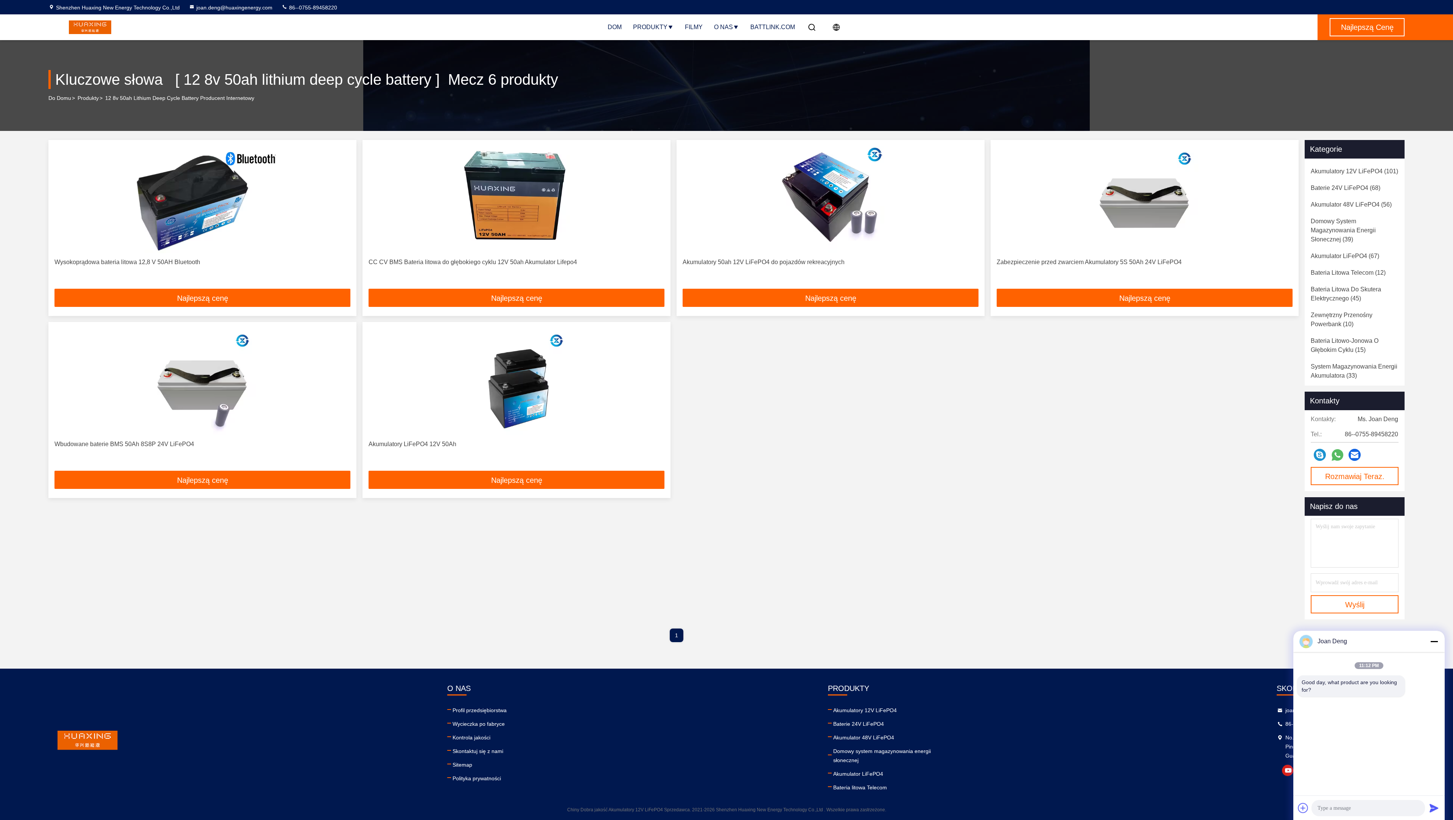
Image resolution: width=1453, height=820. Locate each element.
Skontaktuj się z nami (478, 751)
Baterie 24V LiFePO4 (858, 724)
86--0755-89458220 (312, 8)
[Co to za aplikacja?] (1337, 455)
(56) (1351, 204)
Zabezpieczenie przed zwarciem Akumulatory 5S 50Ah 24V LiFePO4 (1089, 262)
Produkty (650, 27)
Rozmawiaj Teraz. (1355, 476)
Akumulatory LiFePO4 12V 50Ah (412, 444)
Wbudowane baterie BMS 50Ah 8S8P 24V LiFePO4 (124, 444)
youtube (1287, 770)
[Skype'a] (1320, 455)
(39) (1343, 230)
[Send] (1434, 808)
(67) (1345, 256)
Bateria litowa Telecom (860, 787)
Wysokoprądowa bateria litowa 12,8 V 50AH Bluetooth (127, 262)
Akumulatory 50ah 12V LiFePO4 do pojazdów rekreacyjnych (764, 262)
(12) (1348, 272)
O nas (723, 27)
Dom (615, 27)
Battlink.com (772, 27)
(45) (1346, 294)
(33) (1354, 371)
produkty (88, 98)
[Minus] (1434, 641)
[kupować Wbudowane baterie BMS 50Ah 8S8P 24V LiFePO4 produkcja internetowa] (202, 381)
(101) (1354, 171)
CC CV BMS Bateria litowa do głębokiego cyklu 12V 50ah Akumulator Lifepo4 (473, 262)
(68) (1345, 188)
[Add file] (1303, 808)
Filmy (694, 27)
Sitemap (462, 765)
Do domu (59, 98)
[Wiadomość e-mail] (1355, 455)
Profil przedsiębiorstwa (480, 710)
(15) (1344, 345)
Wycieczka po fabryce (479, 724)
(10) (1341, 319)
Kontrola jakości (471, 737)
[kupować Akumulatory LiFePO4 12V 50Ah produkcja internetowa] (516, 381)
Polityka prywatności (477, 778)
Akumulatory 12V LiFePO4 (865, 710)
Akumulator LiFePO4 (858, 774)
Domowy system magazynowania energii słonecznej (882, 755)
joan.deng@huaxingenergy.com (234, 8)
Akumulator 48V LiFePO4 (863, 737)
